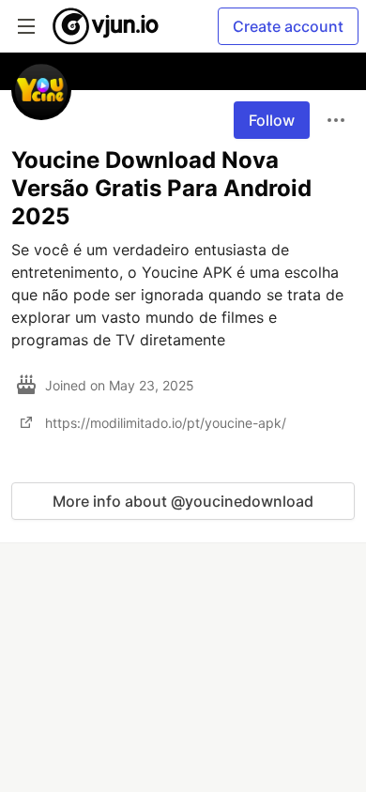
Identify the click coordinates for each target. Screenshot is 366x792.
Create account (288, 26)
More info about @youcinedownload (183, 501)
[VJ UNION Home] (106, 26)
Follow (272, 120)
